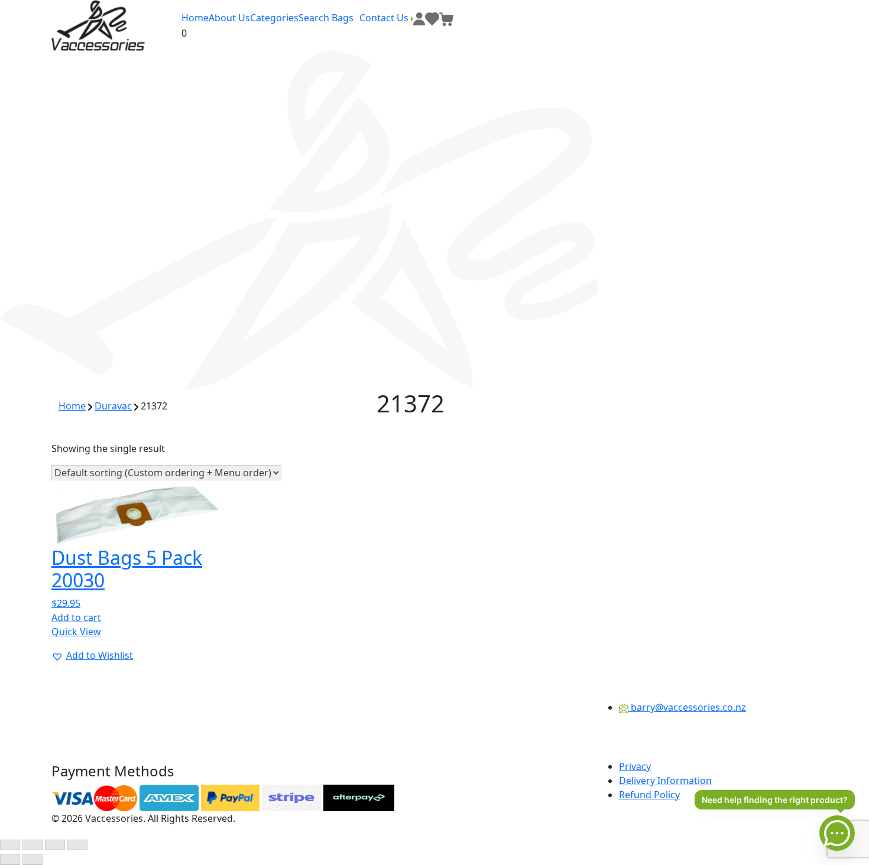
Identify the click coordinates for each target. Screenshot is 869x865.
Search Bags (326, 17)
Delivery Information (665, 780)
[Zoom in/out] (10, 845)
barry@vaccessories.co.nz (687, 707)
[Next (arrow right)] (32, 859)
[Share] (55, 845)
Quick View (76, 631)
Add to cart (76, 617)
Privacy (635, 766)
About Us (229, 17)
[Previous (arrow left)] (10, 859)
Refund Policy (649, 794)
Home (195, 17)
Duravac (113, 405)
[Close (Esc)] (77, 845)
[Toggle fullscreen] (32, 845)
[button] (92, 655)
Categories (274, 17)
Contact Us (385, 17)
